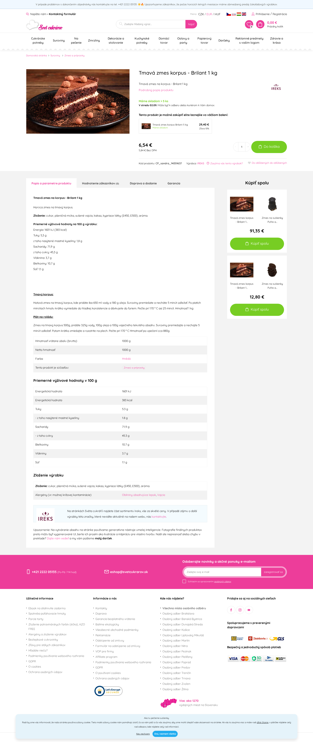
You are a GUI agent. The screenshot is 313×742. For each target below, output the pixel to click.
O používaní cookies (108, 673)
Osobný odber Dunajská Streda (182, 624)
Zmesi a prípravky (74, 55)
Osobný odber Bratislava (178, 613)
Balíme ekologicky (107, 624)
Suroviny (55, 55)
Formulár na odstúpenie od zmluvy (117, 646)
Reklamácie (102, 635)
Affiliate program (106, 657)
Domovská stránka (36, 55)
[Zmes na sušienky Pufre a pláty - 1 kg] (272, 269)
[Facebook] (231, 610)
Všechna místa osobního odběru (184, 608)
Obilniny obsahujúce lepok (139, 495)
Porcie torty (35, 619)
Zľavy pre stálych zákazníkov (46, 645)
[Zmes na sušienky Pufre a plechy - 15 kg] (272, 204)
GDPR (32, 661)
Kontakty (101, 608)
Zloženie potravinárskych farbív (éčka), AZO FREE (56, 626)
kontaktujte (159, 516)
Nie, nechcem (143, 733)
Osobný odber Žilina (175, 689)
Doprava (101, 613)
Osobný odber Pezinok (176, 651)
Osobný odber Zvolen (176, 683)
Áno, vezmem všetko (165, 733)
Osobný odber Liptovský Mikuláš (183, 635)
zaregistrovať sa (273, 572)
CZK (201, 14)
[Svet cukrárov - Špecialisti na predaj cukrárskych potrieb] (44, 25)
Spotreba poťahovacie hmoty (47, 613)
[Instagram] (240, 610)
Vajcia (161, 495)
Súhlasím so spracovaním (209, 581)
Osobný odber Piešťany (177, 657)
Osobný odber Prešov (176, 667)
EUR (209, 14)
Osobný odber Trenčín (176, 673)
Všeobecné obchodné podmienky (116, 630)
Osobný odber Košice (176, 630)
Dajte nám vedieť (58, 538)
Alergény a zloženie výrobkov (47, 634)
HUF (217, 14)
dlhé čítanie (262, 722)
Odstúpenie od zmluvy (109, 640)
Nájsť (191, 24)
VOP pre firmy (104, 651)
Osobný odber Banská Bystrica (182, 619)
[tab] (51, 183)
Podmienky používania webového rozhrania (56, 656)
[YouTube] (249, 610)
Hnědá (126, 358)
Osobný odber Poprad (176, 662)
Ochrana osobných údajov (45, 672)
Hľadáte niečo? (38, 650)
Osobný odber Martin (176, 640)
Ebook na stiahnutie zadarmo (47, 608)
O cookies (34, 666)
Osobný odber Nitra (175, 646)
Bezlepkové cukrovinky (43, 639)
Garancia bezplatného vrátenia (115, 619)
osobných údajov (222, 581)
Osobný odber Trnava (176, 678)
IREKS (200, 163)
